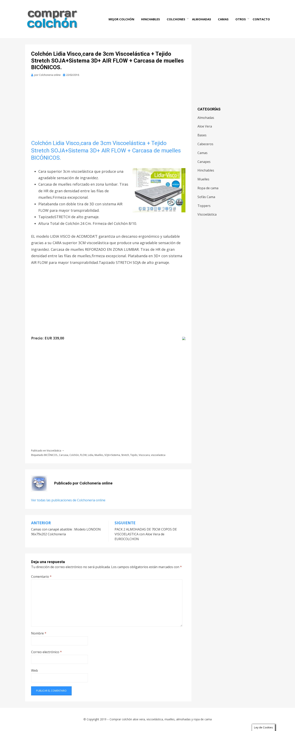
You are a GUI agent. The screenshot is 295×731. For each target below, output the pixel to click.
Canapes (204, 161)
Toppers (204, 206)
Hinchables (150, 19)
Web (34, 670)
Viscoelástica (54, 450)
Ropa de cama (207, 188)
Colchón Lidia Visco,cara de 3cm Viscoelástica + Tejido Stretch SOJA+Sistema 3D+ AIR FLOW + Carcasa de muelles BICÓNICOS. (106, 150)
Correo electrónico (46, 652)
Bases (201, 135)
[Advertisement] (108, 110)
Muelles (99, 455)
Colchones (176, 19)
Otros (240, 19)
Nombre (38, 633)
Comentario (41, 576)
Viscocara (144, 455)
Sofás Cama (206, 197)
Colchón (74, 455)
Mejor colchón (121, 19)
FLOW (83, 455)
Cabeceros (205, 144)
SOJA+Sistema (112, 455)
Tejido (133, 455)
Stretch (125, 455)
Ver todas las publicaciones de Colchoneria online (68, 500)
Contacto (261, 19)
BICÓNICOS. (51, 455)
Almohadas (201, 19)
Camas (223, 19)
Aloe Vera (204, 126)
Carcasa (63, 455)
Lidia (90, 455)
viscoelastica (158, 455)
